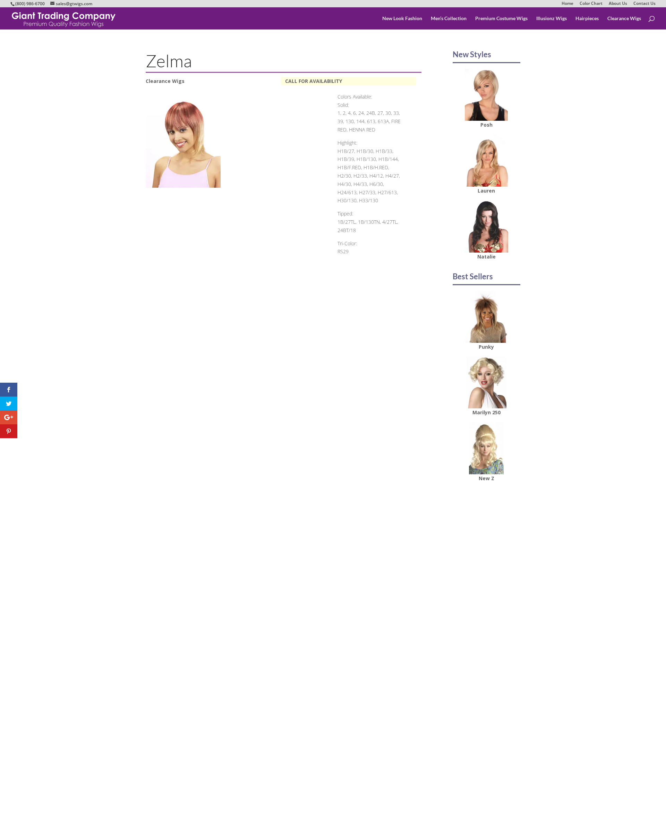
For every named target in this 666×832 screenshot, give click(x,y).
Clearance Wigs (624, 18)
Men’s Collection (449, 18)
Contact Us (644, 3)
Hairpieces (587, 18)
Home (567, 3)
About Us (618, 3)
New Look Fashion (402, 18)
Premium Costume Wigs (501, 18)
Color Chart (591, 3)
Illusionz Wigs (551, 18)
